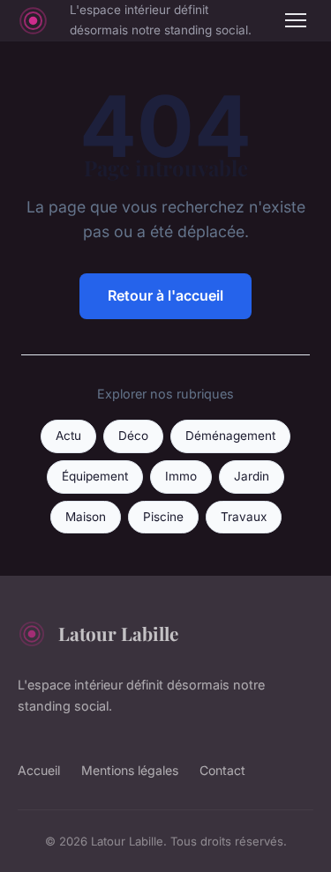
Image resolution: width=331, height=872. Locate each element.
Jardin (251, 476)
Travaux (244, 517)
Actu (68, 436)
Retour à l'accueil (165, 295)
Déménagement (230, 436)
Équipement (95, 476)
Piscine (163, 517)
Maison (85, 517)
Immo (181, 476)
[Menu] (295, 20)
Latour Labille (118, 633)
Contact (222, 770)
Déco (133, 436)
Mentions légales (129, 770)
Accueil (39, 770)
